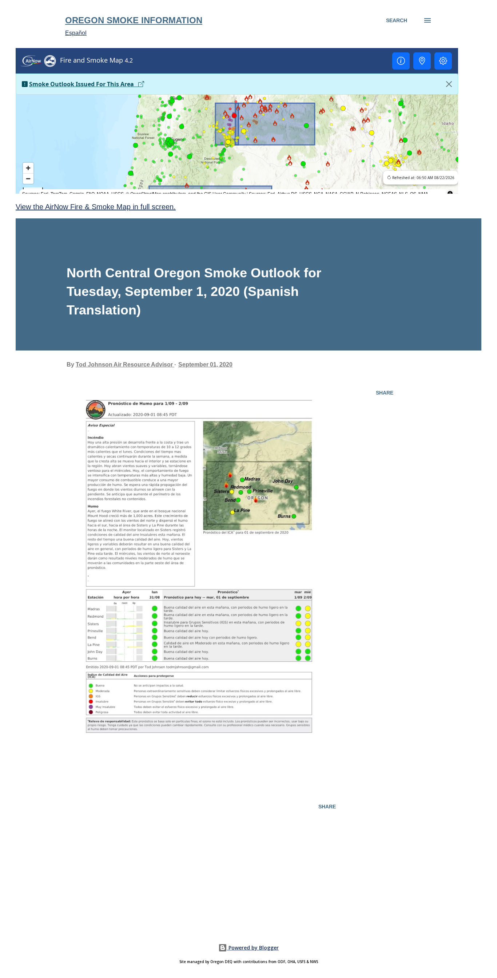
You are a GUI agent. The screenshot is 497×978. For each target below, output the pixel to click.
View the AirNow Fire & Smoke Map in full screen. (96, 207)
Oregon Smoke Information (133, 20)
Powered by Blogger (253, 947)
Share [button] (384, 393)
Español (76, 33)
